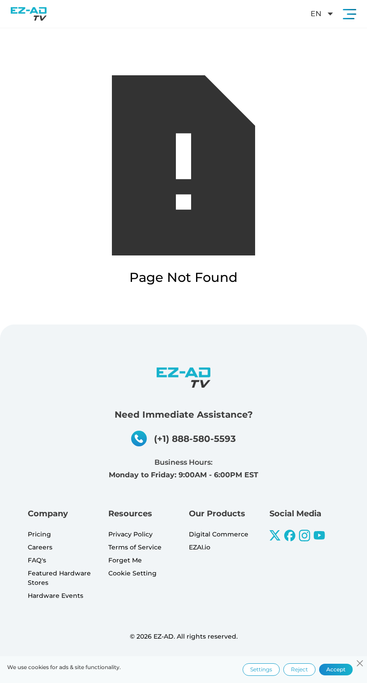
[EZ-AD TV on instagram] (304, 535)
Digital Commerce (218, 534)
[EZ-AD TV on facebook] (289, 535)
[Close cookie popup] (359, 663)
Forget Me (125, 560)
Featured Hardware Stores (59, 578)
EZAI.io (199, 547)
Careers (40, 547)
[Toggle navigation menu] (349, 14)
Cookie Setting (132, 573)
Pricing (39, 534)
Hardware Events (55, 596)
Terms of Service (135, 547)
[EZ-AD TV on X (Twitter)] (275, 535)
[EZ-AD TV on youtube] (319, 535)
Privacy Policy (130, 534)
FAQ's (37, 560)
